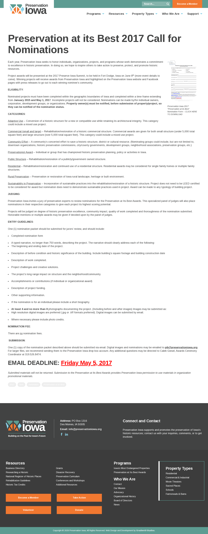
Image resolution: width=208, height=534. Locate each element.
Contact (118, 484)
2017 (12, 384)
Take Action (79, 497)
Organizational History (125, 496)
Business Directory (15, 468)
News (117, 505)
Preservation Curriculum (68, 476)
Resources (116, 13)
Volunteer (28, 510)
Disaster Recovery (65, 472)
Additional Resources (66, 485)
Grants (59, 468)
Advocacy (119, 492)
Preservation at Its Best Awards (130, 472)
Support (193, 13)
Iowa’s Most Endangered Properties (132, 468)
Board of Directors (123, 500)
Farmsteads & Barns (176, 494)
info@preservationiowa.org (85, 429)
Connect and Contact (141, 421)
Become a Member (187, 4)
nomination (33, 384)
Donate (79, 510)
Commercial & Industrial (177, 477)
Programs (94, 13)
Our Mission (119, 488)
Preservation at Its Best (54, 384)
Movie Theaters (173, 482)
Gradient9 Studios (145, 530)
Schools (170, 490)
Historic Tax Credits (15, 485)
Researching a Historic (17, 472)
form (21, 384)
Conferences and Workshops (70, 480)
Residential (171, 473)
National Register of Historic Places (23, 476)
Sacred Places (173, 486)
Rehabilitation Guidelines (18, 480)
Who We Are (170, 13)
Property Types (143, 13)
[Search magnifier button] (167, 4)
